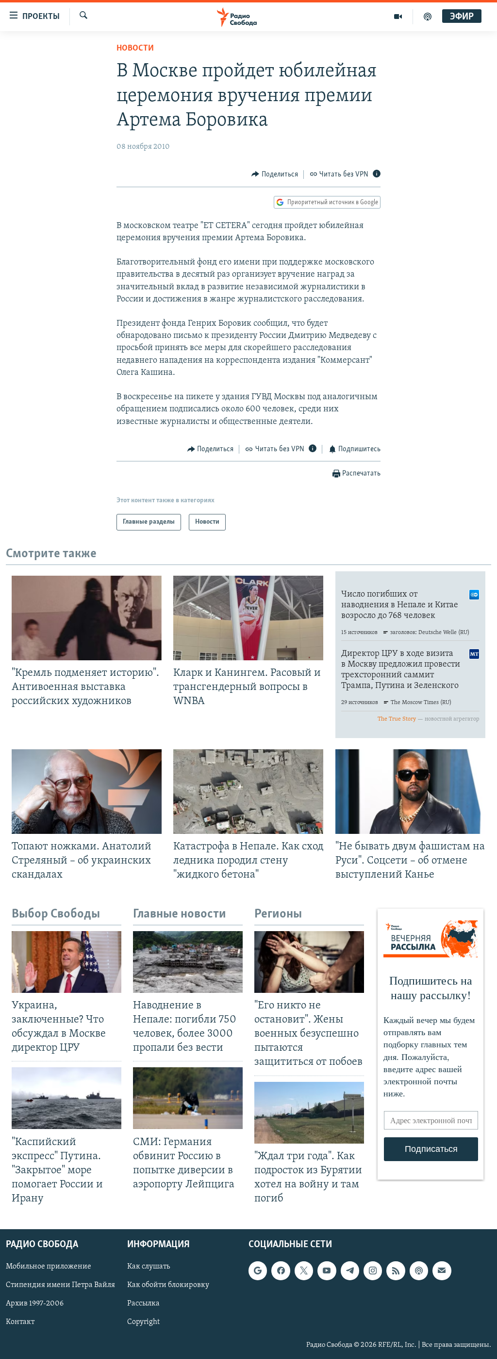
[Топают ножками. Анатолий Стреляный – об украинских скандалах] (87, 791)
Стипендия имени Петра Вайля (60, 1285)
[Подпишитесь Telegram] (350, 1271)
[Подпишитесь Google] (257, 1271)
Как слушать (148, 1267)
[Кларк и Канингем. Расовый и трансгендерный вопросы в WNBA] (248, 618)
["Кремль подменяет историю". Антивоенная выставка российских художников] (87, 618)
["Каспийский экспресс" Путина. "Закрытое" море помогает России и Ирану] (66, 1098)
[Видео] (398, 16)
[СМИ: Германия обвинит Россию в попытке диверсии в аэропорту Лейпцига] (188, 1098)
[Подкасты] (419, 1271)
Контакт (20, 1322)
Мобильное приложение (48, 1267)
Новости (135, 48)
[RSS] (395, 1271)
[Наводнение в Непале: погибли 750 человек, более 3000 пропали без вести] (188, 962)
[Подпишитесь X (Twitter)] (304, 1271)
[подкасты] (427, 16)
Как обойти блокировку (168, 1285)
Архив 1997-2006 (35, 1304)
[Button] (274, 174)
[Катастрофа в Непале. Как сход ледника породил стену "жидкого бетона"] (248, 791)
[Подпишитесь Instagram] (373, 1271)
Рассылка (143, 1304)
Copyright (143, 1322)
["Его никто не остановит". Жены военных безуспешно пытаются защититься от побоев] (309, 962)
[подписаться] (441, 1271)
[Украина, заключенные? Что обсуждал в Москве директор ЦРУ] (66, 962)
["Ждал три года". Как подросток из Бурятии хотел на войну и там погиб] (309, 1113)
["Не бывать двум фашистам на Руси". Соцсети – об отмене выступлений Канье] (410, 791)
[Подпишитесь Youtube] (326, 1271)
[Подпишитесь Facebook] (280, 1271)
